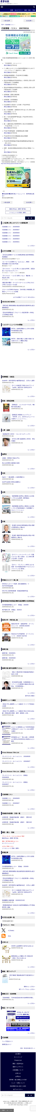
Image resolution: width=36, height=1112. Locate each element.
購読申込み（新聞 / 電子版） (10, 838)
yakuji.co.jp (6, 1101)
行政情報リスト (9, 24)
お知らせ (18, 1073)
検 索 (30, 218)
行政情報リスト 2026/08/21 (11, 242)
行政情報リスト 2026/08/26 (11, 232)
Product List (18, 1060)
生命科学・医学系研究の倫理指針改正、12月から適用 (18, 380)
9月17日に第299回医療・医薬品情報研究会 (15, 591)
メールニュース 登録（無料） (11, 848)
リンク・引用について (18, 1083)
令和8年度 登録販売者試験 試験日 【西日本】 (17, 817)
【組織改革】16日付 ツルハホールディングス (16, 434)
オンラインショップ (8, 843)
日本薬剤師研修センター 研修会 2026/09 (15, 605)
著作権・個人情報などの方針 (18, 1079)
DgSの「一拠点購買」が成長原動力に (13, 477)
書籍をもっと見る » (29, 986)
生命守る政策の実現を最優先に (11, 482)
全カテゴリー (19, 10)
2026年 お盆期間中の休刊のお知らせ (22, 946)
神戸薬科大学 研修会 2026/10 (12, 609)
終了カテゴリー (18, 1089)
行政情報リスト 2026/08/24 (11, 239)
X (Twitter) (11, 930)
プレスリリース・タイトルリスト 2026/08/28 (16, 756)
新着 (11, 10)
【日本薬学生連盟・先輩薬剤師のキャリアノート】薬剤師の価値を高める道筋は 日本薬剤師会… (22, 684)
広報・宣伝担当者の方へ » (27, 1048)
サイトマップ (18, 1057)
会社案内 (18, 1054)
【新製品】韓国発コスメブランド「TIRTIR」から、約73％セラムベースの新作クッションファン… (23, 416)
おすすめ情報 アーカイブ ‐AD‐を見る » (24, 297)
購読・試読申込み (18, 1063)
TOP (2, 24)
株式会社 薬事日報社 (17, 1103)
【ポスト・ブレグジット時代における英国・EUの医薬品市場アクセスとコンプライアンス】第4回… (23, 566)
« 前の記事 (6, 20)
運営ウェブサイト (18, 1066)
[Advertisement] (18, 363)
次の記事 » (29, 20)
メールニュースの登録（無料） (18, 212)
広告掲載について (18, 1070)
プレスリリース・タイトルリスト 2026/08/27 (16, 761)
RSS (9, 936)
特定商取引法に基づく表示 (18, 1086)
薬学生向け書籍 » (30, 695)
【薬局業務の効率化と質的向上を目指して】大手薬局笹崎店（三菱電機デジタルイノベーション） (22, 508)
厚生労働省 (7, 65)
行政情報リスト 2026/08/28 (11, 226)
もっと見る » (31, 245)
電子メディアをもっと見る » (27, 989)
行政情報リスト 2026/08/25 (11, 236)
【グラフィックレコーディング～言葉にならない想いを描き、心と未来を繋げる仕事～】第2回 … (22, 556)
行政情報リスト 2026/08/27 (11, 229)
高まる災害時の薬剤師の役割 (11, 463)
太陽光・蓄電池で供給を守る (11, 458)
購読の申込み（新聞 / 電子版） (18, 209)
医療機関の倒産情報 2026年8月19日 (13, 900)
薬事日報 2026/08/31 (8, 653)
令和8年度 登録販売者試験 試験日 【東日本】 (17, 822)
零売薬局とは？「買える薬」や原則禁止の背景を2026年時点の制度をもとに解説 (22, 739)
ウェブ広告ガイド (7, 1041)
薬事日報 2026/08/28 (8, 658)
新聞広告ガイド (6, 1044)
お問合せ (18, 1076)
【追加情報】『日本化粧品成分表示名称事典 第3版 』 (18, 997)
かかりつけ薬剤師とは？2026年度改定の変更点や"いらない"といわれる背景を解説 (22, 729)
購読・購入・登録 (29, 10)
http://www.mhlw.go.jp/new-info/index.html (11, 163)
